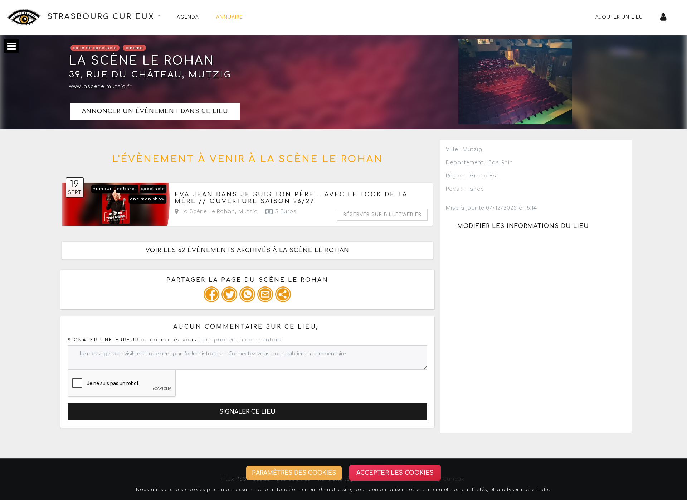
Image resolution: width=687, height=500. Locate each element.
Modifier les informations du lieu (523, 226)
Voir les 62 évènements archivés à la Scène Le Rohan (247, 250)
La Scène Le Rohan (207, 211)
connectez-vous (173, 339)
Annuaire (229, 17)
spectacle (153, 188)
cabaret (126, 188)
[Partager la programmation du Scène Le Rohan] (211, 294)
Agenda (188, 17)
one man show (147, 199)
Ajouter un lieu (619, 17)
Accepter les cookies (395, 473)
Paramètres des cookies (294, 473)
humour (102, 188)
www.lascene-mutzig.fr (100, 86)
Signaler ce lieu (247, 412)
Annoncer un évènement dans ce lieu (155, 111)
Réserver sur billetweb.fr (382, 214)
